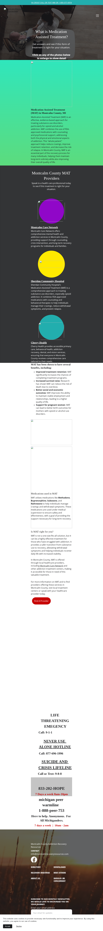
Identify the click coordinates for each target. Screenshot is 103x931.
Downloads (60, 867)
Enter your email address (43, 907)
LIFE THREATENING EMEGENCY (55, 720)
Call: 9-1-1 (45, 732)
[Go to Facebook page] (34, 860)
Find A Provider (41, 601)
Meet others (60, 872)
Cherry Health (39, 342)
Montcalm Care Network (44, 227)
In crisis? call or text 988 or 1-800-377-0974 (51, 2)
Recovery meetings (40, 872)
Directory (36, 867)
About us (35, 878)
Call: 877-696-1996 (51, 753)
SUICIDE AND (55, 761)
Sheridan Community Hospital (47, 281)
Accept (7, 926)
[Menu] (97, 16)
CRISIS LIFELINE (55, 767)
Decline (19, 926)
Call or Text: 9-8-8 (50, 773)
